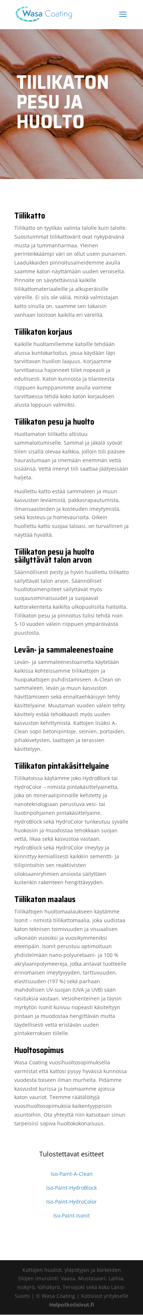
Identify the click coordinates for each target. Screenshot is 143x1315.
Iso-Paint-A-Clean (72, 1173)
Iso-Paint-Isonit (71, 1215)
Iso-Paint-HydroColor (71, 1201)
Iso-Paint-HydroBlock (71, 1187)
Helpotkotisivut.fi (71, 1304)
